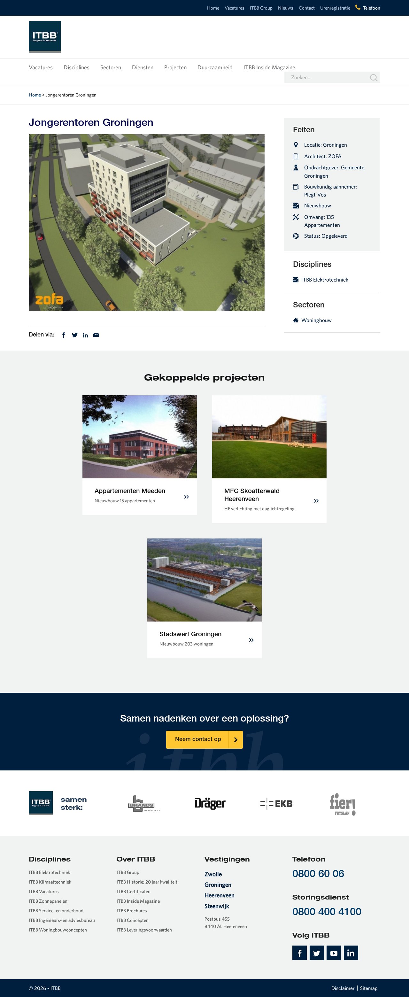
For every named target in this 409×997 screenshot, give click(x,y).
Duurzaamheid (215, 67)
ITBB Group (261, 8)
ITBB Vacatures (44, 891)
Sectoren (110, 67)
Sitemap (369, 988)
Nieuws (285, 8)
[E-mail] (96, 334)
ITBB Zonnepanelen (48, 901)
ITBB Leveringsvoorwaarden (144, 929)
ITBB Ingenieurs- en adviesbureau (62, 920)
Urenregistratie (335, 8)
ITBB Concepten (133, 920)
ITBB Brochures (132, 910)
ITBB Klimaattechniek (50, 882)
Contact (307, 8)
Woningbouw (316, 320)
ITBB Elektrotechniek (324, 279)
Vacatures (234, 8)
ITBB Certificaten (133, 891)
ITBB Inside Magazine (269, 67)
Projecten (175, 67)
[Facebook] (63, 334)
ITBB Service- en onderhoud (56, 910)
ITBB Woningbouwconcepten (58, 929)
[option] (144, 803)
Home (213, 8)
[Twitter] (75, 334)
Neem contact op (198, 740)
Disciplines (76, 67)
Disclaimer (343, 988)
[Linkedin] (85, 334)
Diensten (142, 67)
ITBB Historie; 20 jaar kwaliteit (147, 882)
